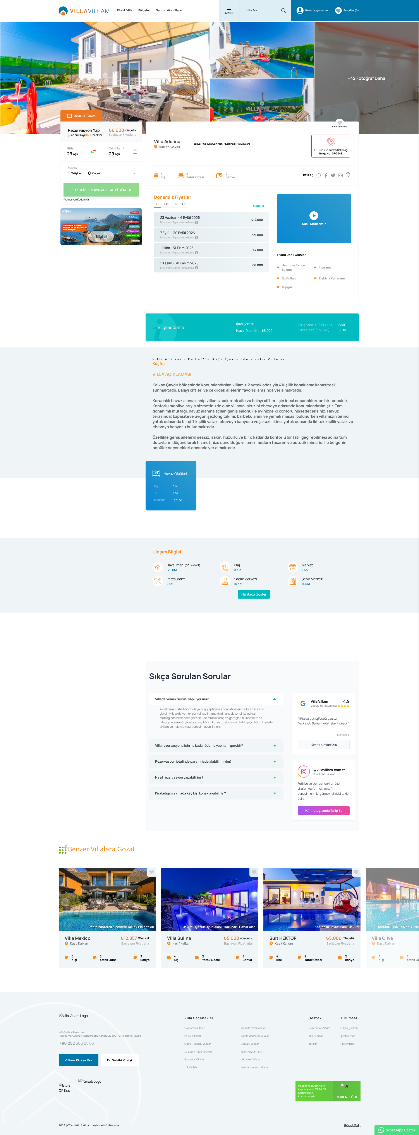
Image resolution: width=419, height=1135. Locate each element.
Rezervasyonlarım (319, 1028)
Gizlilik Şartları (349, 1028)
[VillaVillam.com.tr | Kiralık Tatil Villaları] (84, 10)
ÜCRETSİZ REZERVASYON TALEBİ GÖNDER (101, 190)
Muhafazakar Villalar (253, 1028)
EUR (174, 204)
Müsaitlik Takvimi (85, 116)
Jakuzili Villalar (250, 1044)
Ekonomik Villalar (194, 1028)
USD (165, 204)
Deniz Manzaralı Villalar (255, 1036)
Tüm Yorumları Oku (323, 745)
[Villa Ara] (283, 10)
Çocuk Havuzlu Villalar (197, 1044)
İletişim (313, 1044)
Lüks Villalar (191, 1067)
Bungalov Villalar (194, 1059)
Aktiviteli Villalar (251, 1059)
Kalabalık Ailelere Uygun (198, 1051)
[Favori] (151, 872)
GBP (183, 204)
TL (157, 204)
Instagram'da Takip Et (326, 810)
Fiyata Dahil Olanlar (291, 255)
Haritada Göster (253, 594)
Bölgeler (144, 10)
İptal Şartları (245, 324)
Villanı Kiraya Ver (78, 1060)
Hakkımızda (347, 1044)
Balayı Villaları (192, 1036)
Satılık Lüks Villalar (169, 10)
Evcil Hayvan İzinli (251, 1051)
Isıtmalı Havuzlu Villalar (255, 1067)
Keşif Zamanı (316, 1036)
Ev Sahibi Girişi (119, 1060)
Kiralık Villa (124, 10)
